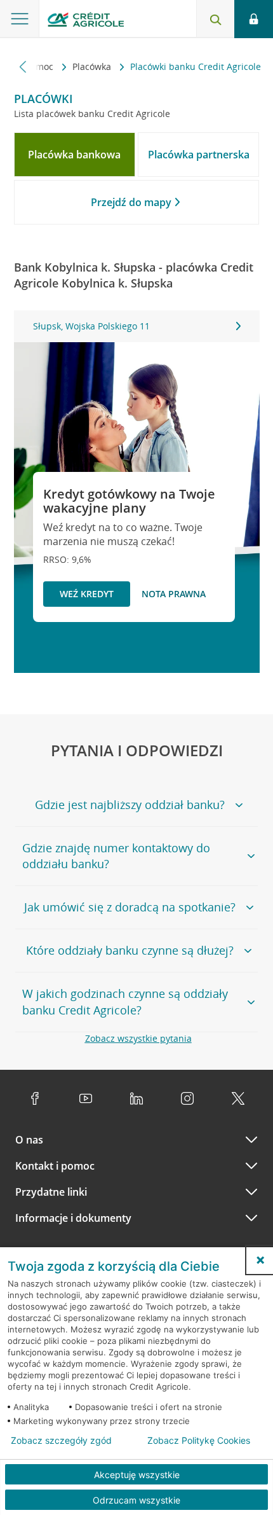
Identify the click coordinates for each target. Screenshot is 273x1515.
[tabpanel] (137, 326)
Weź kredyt (87, 594)
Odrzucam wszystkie (136, 1500)
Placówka (93, 66)
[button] (260, 1260)
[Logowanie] (253, 19)
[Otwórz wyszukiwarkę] (215, 19)
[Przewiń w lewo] (23, 66)
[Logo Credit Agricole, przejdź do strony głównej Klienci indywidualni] (86, 21)
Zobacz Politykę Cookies (198, 1440)
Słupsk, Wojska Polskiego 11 (91, 326)
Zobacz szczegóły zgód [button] (61, 1440)
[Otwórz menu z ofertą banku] (19, 19)
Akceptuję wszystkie (137, 1474)
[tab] (75, 154)
